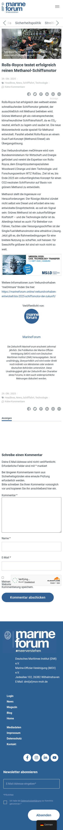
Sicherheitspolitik (28, 23)
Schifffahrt (28, 82)
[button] (57, 7)
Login (10, 696)
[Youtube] (54, 758)
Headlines (10, 82)
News (19, 82)
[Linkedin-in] (45, 758)
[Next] (52, 23)
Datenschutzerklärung (31, 801)
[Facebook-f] (27, 758)
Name (6, 538)
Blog (9, 712)
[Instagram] (36, 758)
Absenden (43, 815)
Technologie (41, 82)
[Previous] (9, 23)
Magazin (12, 707)
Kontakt (11, 744)
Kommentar (9, 495)
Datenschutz (14, 738)
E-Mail (6, 557)
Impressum (13, 733)
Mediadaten (14, 727)
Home (10, 718)
